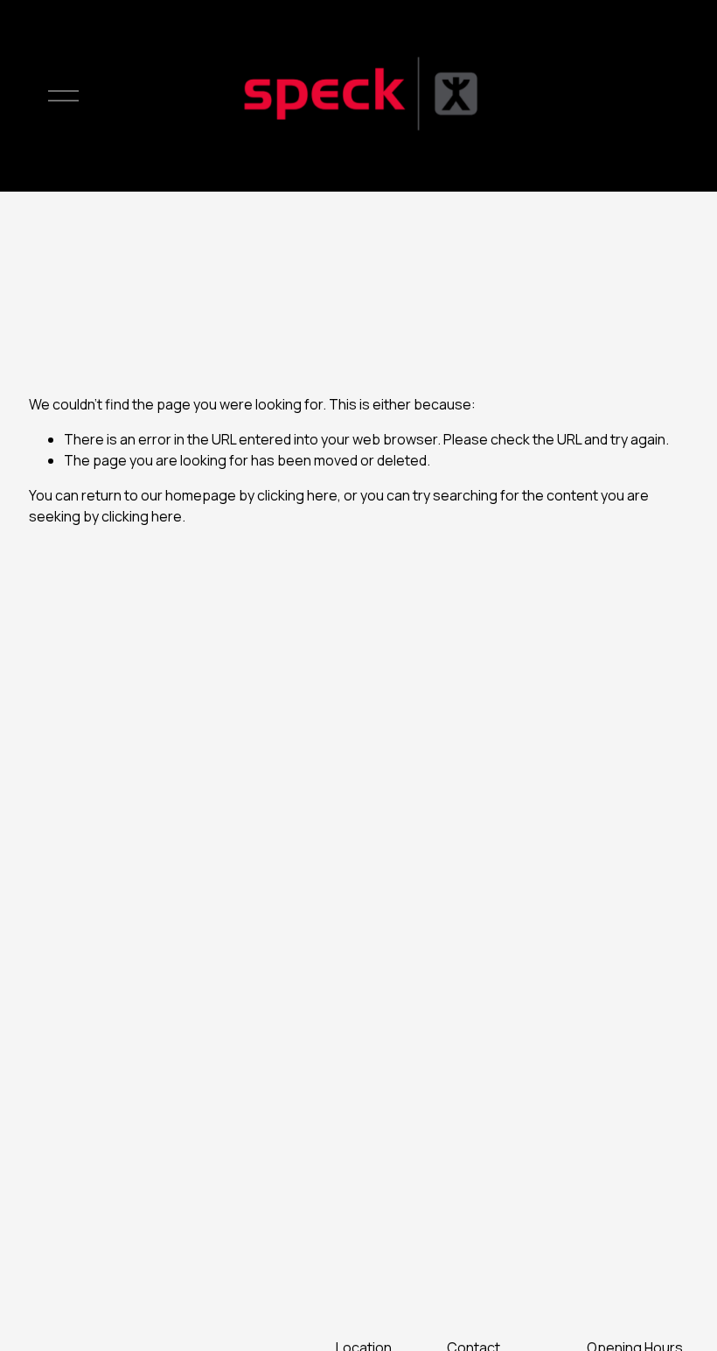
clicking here (297, 495)
